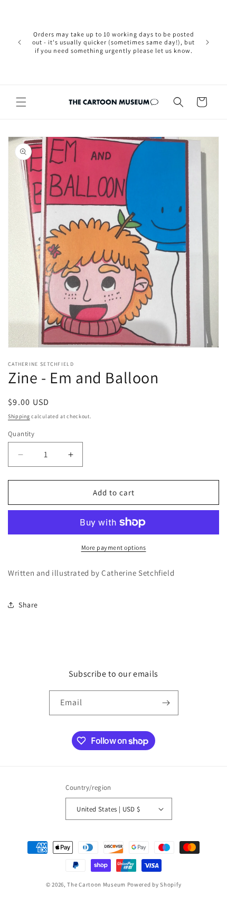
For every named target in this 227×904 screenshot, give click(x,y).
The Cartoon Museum (96, 884)
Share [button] (28, 605)
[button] (21, 102)
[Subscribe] (166, 702)
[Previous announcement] (19, 42)
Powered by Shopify (154, 884)
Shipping (19, 416)
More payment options (113, 547)
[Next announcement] (207, 42)
